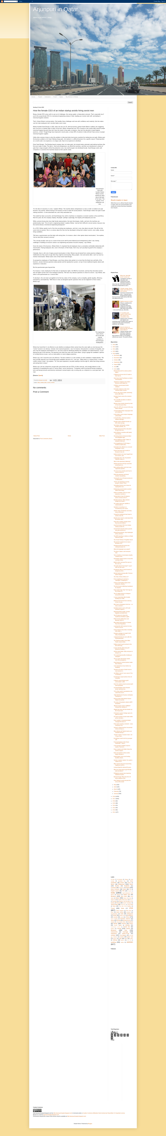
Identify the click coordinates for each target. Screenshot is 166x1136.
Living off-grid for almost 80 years (122, 767)
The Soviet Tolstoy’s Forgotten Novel (123, 539)
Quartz (40, 375)
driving (118, 920)
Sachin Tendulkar (127, 902)
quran (114, 938)
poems (122, 937)
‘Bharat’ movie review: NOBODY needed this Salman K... (122, 706)
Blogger (90, 1123)
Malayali (118, 894)
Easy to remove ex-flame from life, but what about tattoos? (126, 328)
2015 (114, 803)
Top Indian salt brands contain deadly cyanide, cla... (121, 426)
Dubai (124, 889)
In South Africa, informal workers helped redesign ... (122, 418)
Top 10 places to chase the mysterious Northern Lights (121, 616)
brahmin (128, 912)
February (116, 791)
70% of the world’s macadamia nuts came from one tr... (123, 692)
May (115, 784)
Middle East (126, 894)
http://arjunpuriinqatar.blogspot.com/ (63, 1113)
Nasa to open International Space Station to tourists (122, 699)
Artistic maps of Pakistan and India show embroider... (123, 511)
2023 (114, 344)
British (131, 884)
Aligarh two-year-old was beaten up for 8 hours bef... (123, 710)
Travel (40, 97)
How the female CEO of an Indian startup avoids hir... (122, 526)
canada (115, 917)
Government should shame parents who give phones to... (123, 529)
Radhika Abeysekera (123, 899)
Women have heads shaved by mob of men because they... (123, 404)
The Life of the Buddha (125, 906)
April (115, 787)
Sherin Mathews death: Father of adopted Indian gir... (122, 440)
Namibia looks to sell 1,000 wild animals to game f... (122, 608)
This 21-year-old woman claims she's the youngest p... (122, 659)
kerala (119, 928)
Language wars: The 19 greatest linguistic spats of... (122, 458)
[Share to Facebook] (59, 380)
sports (122, 940)
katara (112, 928)
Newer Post (37, 436)
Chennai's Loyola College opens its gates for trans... (123, 713)
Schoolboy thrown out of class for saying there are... (122, 486)
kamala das (126, 927)
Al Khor (113, 879)
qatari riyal (130, 937)
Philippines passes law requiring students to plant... (122, 774)
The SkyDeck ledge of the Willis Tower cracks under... (122, 641)
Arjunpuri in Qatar (55, 9)
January (116, 793)
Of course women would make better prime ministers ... (123, 717)
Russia (118, 903)
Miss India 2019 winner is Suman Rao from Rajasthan (122, 623)
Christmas (113, 887)
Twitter (122, 908)
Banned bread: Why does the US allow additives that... (122, 777)
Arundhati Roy (122, 881)
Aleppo (126, 879)
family (115, 923)
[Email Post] (50, 380)
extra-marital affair (121, 922)
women (52, 382)
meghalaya (114, 933)
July (115, 366)
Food (55, 97)
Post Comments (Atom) (46, 438)
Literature (48, 97)
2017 (114, 798)
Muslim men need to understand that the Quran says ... (123, 518)
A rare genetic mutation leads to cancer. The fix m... (122, 746)
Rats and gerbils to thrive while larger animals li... (122, 753)
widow (122, 942)
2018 (114, 796)
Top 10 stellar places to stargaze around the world (122, 594)
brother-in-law (122, 915)
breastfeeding (114, 913)
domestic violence (125, 918)
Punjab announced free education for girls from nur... (123, 429)
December (117, 355)
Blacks (112, 884)
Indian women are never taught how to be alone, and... (123, 454)
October (116, 360)
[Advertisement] (122, 135)
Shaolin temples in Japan (119, 200)
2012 (114, 810)
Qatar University (127, 898)
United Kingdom (120, 910)
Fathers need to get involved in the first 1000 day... (123, 645)
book (112, 912)
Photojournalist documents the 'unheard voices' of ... (122, 546)
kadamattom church (115, 926)
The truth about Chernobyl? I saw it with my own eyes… (123, 566)
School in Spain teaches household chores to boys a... (123, 728)
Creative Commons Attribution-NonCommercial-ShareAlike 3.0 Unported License (104, 1113)
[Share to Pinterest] (61, 380)
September (117, 362)
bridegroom (130, 913)
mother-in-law (125, 933)
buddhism (130, 915)
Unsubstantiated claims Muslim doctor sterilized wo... (122, 688)
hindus (131, 923)
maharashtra (114, 932)
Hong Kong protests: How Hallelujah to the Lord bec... (123, 533)
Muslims (113, 896)
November (117, 357)
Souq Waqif (130, 904)
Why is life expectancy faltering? (122, 461)
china (127, 917)
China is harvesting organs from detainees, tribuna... (122, 583)
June (115, 369)
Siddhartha (123, 904)
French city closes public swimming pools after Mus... (123, 393)
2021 (114, 349)
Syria (114, 906)
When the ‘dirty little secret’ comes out (125, 276)
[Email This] (54, 380)
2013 (114, 807)
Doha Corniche (115, 889)
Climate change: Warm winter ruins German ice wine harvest (126, 290)
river (126, 938)
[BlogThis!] (55, 380)
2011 (114, 812)
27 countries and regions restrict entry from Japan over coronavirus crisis (125, 315)
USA (131, 908)
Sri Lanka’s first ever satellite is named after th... (122, 504)
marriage (125, 932)
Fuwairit (129, 890)
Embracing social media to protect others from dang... (122, 489)
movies (113, 935)
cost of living (114, 918)
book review (119, 912)
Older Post (102, 436)
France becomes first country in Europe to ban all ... (122, 451)
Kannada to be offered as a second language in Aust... (123, 447)
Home (33, 97)
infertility (127, 925)
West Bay (128, 910)
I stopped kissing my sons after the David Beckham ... (123, 637)
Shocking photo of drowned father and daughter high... (122, 436)
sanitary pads (43, 382)
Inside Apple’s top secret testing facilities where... (122, 757)
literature (113, 930)
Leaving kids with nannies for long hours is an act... (123, 626)
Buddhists (126, 886)
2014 (114, 805)
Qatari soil (113, 899)
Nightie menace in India (126, 301)
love (126, 930)
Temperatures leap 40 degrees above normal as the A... (122, 497)
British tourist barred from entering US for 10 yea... (122, 601)
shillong (115, 940)
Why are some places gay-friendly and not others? (122, 770)
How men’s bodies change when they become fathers (122, 522)
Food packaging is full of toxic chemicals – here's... (121, 742)
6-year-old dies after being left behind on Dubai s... (121, 648)
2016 (114, 801)
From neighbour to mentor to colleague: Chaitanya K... (121, 579)
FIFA (123, 891)
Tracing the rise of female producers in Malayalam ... (123, 478)
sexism (49, 382)
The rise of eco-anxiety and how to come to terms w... (123, 471)
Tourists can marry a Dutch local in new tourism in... (123, 670)
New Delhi (124, 896)
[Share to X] (57, 380)
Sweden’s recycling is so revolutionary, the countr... (121, 507)
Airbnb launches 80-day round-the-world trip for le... (123, 464)
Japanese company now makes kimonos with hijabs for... (122, 382)
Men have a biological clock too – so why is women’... (123, 605)
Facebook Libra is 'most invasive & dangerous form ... (123, 570)
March (115, 789)
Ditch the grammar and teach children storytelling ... (121, 475)
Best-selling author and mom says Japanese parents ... (122, 468)
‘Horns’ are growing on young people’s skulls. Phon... (121, 482)
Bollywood (121, 884)
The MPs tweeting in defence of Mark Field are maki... (123, 536)
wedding (113, 942)
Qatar (61, 97)
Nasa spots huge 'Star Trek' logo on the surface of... (123, 590)
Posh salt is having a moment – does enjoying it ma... (123, 724)
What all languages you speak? (122, 549)
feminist (124, 923)
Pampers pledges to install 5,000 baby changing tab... (122, 634)
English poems (115, 891)
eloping (112, 922)
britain (115, 915)
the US (129, 940)
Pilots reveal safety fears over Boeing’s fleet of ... (121, 619)
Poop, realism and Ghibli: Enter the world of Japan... (123, 750)
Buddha (117, 886)
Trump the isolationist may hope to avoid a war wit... (123, 515)
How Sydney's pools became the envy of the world (122, 781)
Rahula (131, 899)
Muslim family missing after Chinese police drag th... (123, 574)
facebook (130, 922)
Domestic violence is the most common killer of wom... (121, 389)
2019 (114, 353)
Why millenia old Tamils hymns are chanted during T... (123, 732)
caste (121, 917)
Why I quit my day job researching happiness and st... (122, 764)
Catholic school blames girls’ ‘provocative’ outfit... (121, 681)
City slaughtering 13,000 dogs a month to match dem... (122, 444)
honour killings (118, 925)
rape (120, 938)
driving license (127, 920)
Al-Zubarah (119, 879)
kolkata (128, 928)
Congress (121, 887)
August (116, 364)
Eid (130, 889)
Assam (122, 882)
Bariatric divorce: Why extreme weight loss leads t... (122, 500)
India (38, 382)
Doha (127, 887)
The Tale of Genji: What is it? (121, 576)
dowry (112, 920)
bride (122, 913)
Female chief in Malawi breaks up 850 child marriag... (122, 422)
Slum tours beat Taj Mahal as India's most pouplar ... (123, 378)
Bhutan (129, 882)
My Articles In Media (72, 97)
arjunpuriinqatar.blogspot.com (51, 1114)
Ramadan (114, 901)
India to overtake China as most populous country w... (122, 493)
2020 (114, 351)
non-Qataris (123, 935)
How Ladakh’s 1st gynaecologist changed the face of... (122, 721)
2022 (114, 346)
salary (131, 938)
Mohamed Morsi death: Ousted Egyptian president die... (122, 612)
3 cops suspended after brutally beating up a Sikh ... (122, 598)
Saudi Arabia (114, 904)
